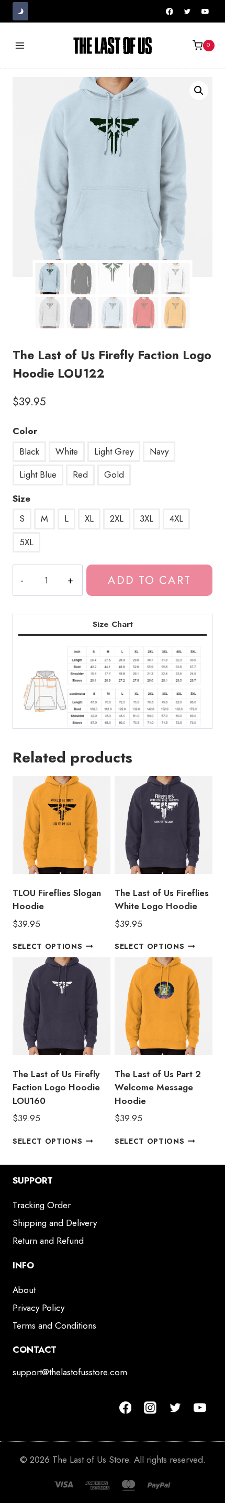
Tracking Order (42, 1205)
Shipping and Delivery (55, 1223)
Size (21, 498)
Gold (114, 474)
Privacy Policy (38, 1307)
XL (89, 518)
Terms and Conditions (54, 1325)
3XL (146, 518)
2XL (116, 518)
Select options (48, 946)
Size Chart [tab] (113, 624)
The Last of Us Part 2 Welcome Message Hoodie (158, 1087)
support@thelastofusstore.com (70, 1372)
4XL (176, 518)
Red (80, 474)
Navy (159, 451)
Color (25, 431)
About (24, 1290)
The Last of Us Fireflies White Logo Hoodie (162, 900)
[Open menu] (20, 45)
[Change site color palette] (20, 11)
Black (29, 451)
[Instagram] (150, 1407)
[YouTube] (205, 11)
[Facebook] (169, 11)
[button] (198, 90)
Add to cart (149, 580)
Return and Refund (48, 1240)
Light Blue (38, 474)
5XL (26, 542)
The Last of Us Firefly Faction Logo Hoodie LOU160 (56, 1087)
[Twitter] (187, 11)
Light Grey (113, 451)
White (66, 451)
